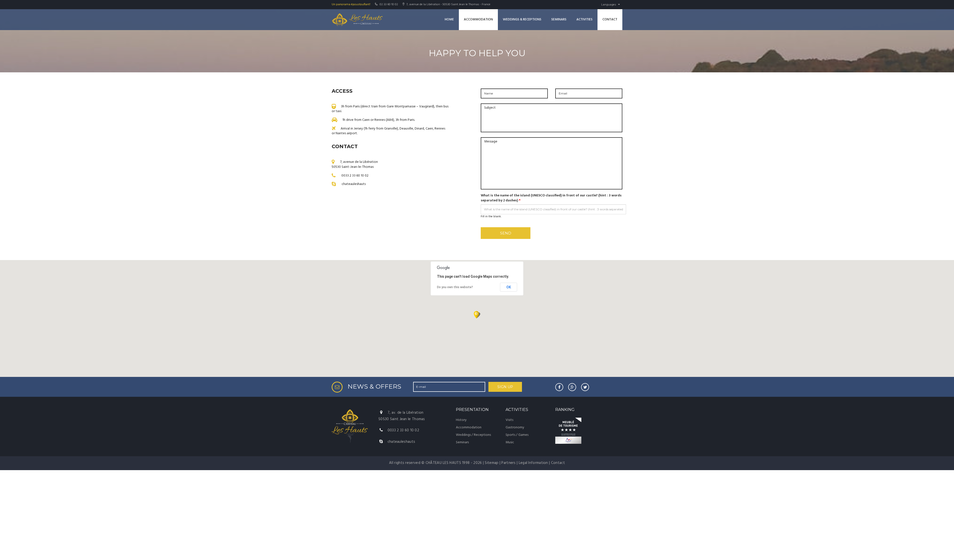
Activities (584, 19)
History (461, 420)
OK (508, 287)
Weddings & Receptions (522, 19)
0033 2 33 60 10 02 (354, 175)
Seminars (558, 19)
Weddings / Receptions (473, 435)
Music (510, 442)
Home (449, 19)
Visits (509, 420)
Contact (609, 19)
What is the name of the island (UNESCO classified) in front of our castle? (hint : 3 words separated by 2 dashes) (551, 198)
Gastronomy (515, 427)
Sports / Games (517, 435)
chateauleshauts (354, 184)
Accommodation (478, 19)
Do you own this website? (455, 287)
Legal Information (533, 463)
